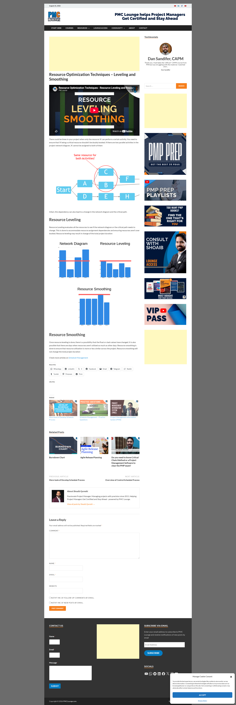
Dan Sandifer (165, 70)
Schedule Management (78, 357)
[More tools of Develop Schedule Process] (63, 408)
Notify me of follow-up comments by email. (72, 598)
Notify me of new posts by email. (67, 603)
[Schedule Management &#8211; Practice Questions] (94, 408)
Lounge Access (100, 28)
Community (117, 28)
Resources (82, 28)
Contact (143, 28)
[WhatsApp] (151, 674)
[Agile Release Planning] (94, 446)
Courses (69, 28)
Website (53, 586)
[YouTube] (175, 6)
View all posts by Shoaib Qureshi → (81, 504)
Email (52, 575)
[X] (168, 674)
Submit (55, 686)
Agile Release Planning (91, 457)
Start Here (56, 28)
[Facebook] (181, 6)
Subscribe (153, 653)
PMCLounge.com (69, 701)
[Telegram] (155, 674)
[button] (231, 676)
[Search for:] (165, 86)
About (132, 28)
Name (52, 563)
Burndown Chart (57, 457)
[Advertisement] (94, 54)
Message (53, 662)
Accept (202, 695)
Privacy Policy (202, 701)
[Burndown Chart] (63, 446)
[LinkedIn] (178, 6)
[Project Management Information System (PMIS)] (124, 408)
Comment (54, 531)
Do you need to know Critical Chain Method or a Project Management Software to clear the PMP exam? (125, 461)
